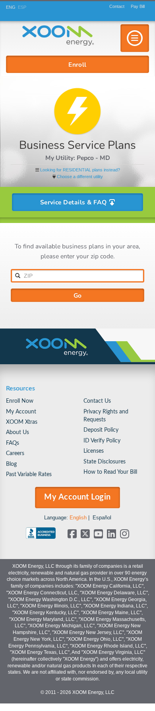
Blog (11, 464)
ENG (10, 7)
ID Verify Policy (101, 441)
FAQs (12, 443)
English (78, 518)
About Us (17, 432)
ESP (22, 7)
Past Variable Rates (29, 474)
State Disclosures (104, 462)
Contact (116, 6)
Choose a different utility (80, 176)
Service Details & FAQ (74, 202)
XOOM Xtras (21, 422)
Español (102, 518)
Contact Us (97, 401)
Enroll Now (19, 401)
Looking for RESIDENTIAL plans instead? (80, 169)
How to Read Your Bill (110, 472)
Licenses (93, 451)
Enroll (77, 64)
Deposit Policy (100, 430)
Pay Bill (138, 6)
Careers (15, 453)
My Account (21, 412)
